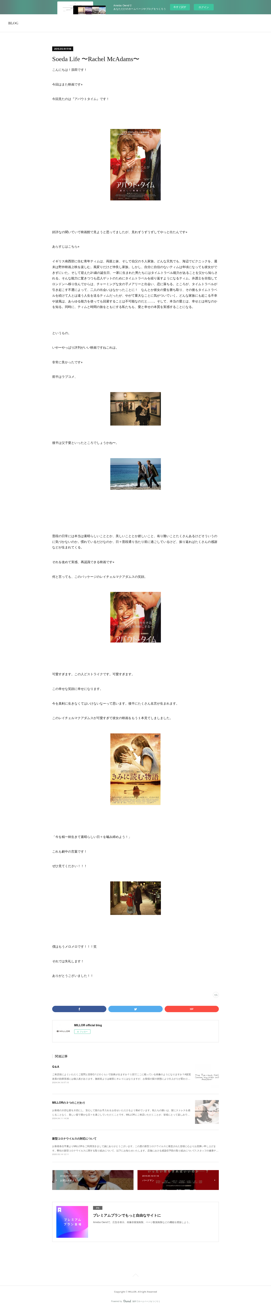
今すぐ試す (179, 7)
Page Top (135, 1276)
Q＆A (55, 1067)
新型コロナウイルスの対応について (74, 1138)
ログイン (204, 7)
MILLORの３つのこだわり (68, 1102)
